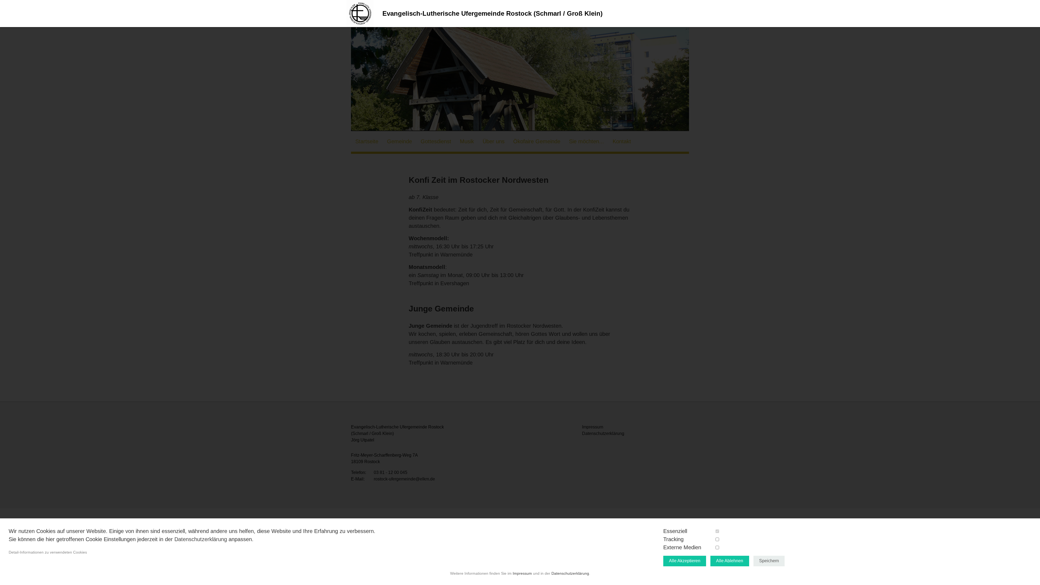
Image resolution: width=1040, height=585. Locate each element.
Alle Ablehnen (729, 560)
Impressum (522, 573)
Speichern (769, 560)
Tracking (673, 539)
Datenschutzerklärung (200, 539)
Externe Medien (682, 547)
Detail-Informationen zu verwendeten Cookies (48, 552)
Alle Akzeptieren (684, 560)
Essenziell (675, 531)
